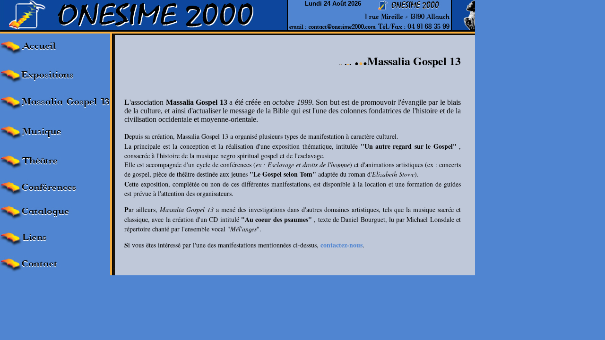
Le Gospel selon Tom (282, 174)
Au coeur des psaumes (276, 219)
